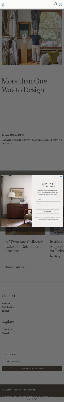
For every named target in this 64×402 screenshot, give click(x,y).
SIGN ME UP (47, 211)
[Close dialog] (61, 177)
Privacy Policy (55, 219)
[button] (3, 4)
